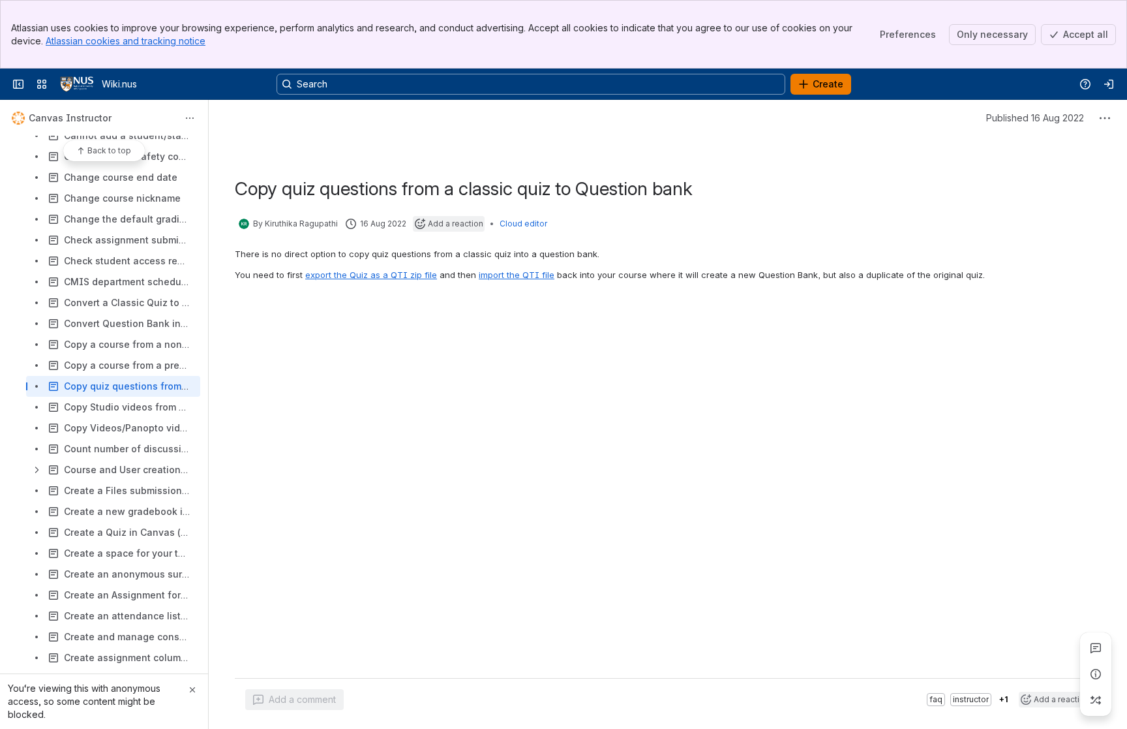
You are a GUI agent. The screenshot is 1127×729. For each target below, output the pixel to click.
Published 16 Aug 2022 (1035, 117)
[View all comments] (1095, 648)
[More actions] (190, 118)
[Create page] (1095, 700)
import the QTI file (516, 275)
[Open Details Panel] (1095, 674)
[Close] (192, 690)
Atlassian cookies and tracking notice (125, 40)
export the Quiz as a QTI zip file (371, 275)
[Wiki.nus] (77, 84)
